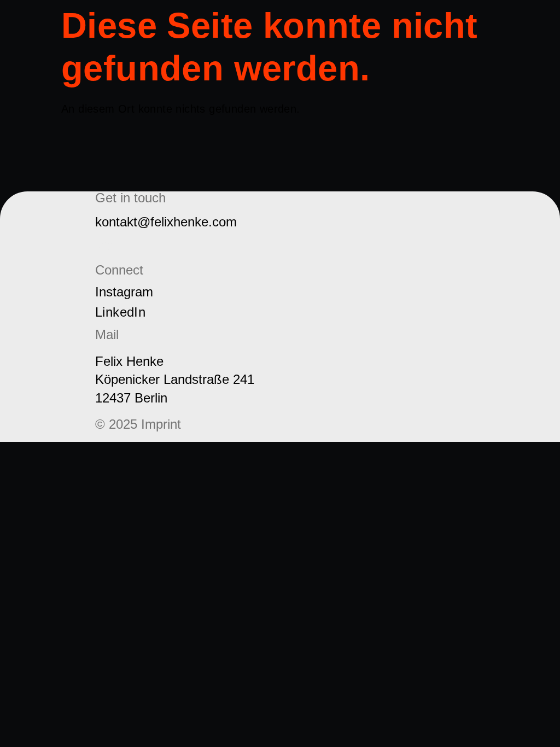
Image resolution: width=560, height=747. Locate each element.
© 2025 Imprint (138, 424)
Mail (107, 245)
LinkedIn (120, 312)
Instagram (124, 291)
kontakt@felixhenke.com (166, 221)
